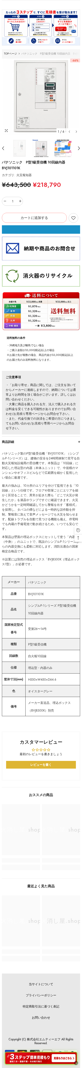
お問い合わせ (41, 1017)
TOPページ (10, 54)
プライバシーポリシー (41, 995)
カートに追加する (34, 217)
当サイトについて (41, 984)
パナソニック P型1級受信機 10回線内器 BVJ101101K (35, 165)
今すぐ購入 (41, 229)
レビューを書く (41, 764)
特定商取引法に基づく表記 (41, 1006)
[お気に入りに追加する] (73, 218)
